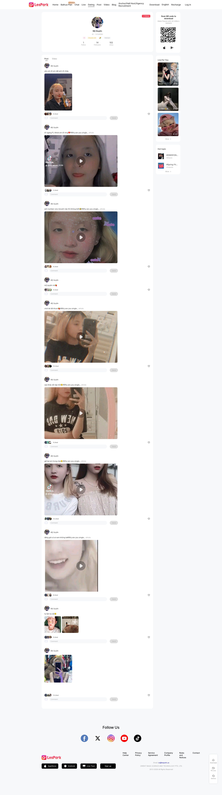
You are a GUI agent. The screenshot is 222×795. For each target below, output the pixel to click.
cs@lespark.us (163, 763)
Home (55, 4)
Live (84, 4)
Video (106, 4)
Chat (77, 4)
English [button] (165, 5)
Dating (91, 4)
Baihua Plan (66, 4)
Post (99, 4)
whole (91, 133)
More (168, 139)
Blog (114, 4)
